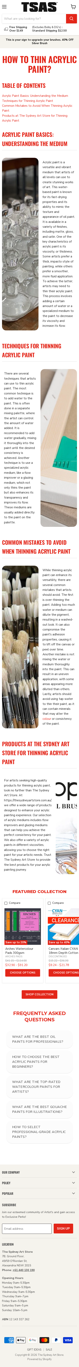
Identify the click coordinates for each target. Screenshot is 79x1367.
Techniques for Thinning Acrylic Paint (27, 101)
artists (65, 172)
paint (56, 162)
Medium (58, 143)
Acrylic (11, 134)
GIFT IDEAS (34, 1350)
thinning (57, 570)
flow (62, 326)
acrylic (47, 246)
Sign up (63, 1228)
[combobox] (34, 18)
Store (9, 752)
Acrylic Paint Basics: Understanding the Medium (35, 96)
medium (48, 172)
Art (65, 744)
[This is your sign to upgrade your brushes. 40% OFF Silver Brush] (39, 41)
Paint (28, 134)
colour (47, 719)
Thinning (51, 346)
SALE (49, 1350)
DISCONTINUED (58, 956)
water (62, 187)
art (48, 187)
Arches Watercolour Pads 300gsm (19, 951)
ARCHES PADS (13, 956)
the (44, 143)
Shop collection (39, 994)
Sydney (51, 744)
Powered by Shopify (39, 1359)
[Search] (71, 18)
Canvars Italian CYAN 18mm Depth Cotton (63, 951)
